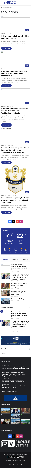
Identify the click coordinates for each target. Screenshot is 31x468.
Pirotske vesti (12, 454)
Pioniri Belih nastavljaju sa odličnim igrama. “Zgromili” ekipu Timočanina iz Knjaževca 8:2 (15, 150)
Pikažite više (15, 332)
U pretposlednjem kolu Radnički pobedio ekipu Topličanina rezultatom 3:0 (14, 73)
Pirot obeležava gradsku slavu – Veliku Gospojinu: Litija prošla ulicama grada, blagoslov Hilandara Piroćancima (20, 276)
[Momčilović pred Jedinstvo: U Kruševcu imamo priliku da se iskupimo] (25, 416)
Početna (4, 7)
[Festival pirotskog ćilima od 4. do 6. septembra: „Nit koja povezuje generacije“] (5, 286)
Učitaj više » (6, 48)
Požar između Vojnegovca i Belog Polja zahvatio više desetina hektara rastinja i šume (19, 267)
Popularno (15, 259)
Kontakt (23, 460)
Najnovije (5, 259)
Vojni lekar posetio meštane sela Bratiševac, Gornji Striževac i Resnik (19, 292)
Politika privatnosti (16, 460)
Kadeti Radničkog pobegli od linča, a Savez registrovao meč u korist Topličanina (15, 200)
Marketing (9, 460)
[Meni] (2, 3)
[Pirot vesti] (10, 2)
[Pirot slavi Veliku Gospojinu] (5, 301)
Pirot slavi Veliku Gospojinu (19, 299)
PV (3, 33)
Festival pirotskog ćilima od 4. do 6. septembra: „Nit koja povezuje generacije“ (20, 285)
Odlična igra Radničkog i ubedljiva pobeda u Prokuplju (15, 37)
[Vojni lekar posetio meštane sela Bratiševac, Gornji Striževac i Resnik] (5, 293)
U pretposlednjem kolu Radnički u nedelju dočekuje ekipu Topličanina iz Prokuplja (14, 110)
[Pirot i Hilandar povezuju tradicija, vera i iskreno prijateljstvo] (5, 421)
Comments (25, 259)
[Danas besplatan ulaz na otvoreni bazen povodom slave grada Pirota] (15, 421)
